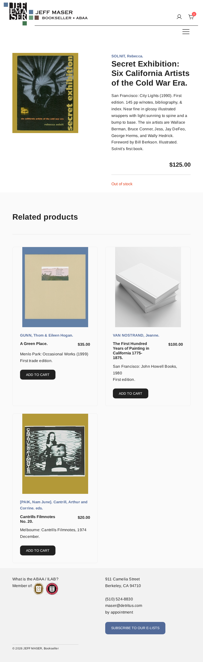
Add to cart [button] (38, 375)
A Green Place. (34, 344)
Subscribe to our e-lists (135, 628)
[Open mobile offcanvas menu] (185, 31)
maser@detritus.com (123, 605)
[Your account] (179, 17)
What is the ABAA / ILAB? (35, 579)
